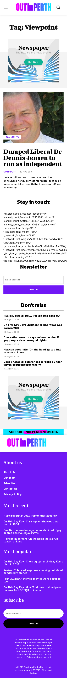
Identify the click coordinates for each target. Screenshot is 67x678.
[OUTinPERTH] (34, 7)
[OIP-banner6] (33, 432)
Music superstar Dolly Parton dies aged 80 (31, 316)
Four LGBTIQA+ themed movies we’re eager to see (32, 580)
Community (12, 137)
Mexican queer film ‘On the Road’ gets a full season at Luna (32, 351)
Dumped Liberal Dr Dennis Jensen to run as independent (32, 157)
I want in (33, 289)
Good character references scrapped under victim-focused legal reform (32, 363)
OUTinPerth (10, 171)
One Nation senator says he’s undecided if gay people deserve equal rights (31, 338)
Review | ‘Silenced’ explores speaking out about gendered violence (33, 571)
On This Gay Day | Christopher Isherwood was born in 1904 (32, 326)
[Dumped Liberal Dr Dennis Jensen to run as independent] (33, 117)
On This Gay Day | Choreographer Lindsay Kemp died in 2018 (33, 562)
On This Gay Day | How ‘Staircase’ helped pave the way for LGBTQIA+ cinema (32, 588)
